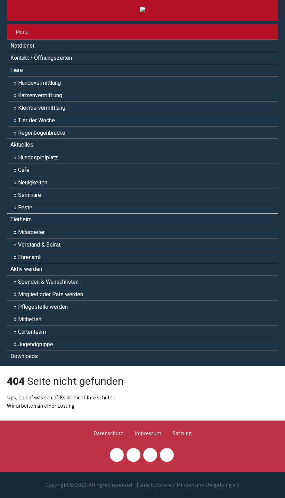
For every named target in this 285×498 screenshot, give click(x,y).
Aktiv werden (26, 269)
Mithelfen (29, 319)
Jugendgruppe (35, 344)
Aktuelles (21, 144)
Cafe (24, 170)
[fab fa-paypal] (150, 455)
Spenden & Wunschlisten (48, 282)
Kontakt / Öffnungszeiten (41, 58)
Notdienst (22, 45)
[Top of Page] (265, 483)
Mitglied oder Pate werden (50, 294)
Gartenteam (32, 332)
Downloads (24, 356)
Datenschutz (108, 434)
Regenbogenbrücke (41, 133)
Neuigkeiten (32, 182)
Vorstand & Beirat (39, 244)
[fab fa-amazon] (167, 455)
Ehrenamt (29, 257)
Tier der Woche (36, 120)
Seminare (29, 195)
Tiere (16, 70)
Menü (22, 31)
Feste (25, 207)
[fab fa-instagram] (133, 455)
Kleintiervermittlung (41, 108)
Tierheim (21, 219)
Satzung (182, 434)
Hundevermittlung (39, 83)
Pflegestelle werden (43, 307)
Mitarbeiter (31, 232)
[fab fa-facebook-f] (117, 455)
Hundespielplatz (38, 157)
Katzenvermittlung (40, 95)
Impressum (148, 434)
